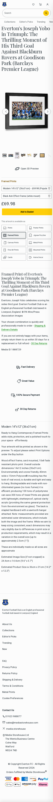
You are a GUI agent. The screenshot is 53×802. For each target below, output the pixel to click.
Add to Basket (27, 212)
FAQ (4, 661)
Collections (9, 22)
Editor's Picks (26, 22)
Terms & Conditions (12, 685)
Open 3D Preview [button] (29, 168)
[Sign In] (47, 4)
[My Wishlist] (33, 4)
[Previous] (5, 111)
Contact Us (8, 710)
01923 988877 (13, 716)
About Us (7, 624)
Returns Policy (9, 673)
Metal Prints (8, 692)
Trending (41, 22)
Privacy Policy (9, 667)
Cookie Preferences (12, 698)
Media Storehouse (35, 772)
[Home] (11, 4)
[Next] (48, 111)
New (4, 649)
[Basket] (40, 4)
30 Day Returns (39, 343)
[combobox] (23, 13)
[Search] (46, 13)
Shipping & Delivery (12, 679)
